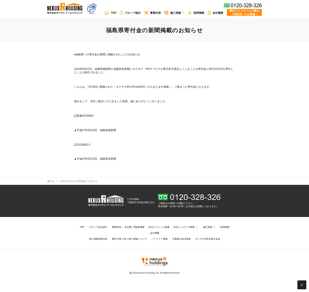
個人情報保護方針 (98, 239)
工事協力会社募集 (181, 239)
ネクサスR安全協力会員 (207, 239)
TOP (82, 227)
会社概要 (154, 233)
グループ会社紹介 (98, 227)
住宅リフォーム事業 (159, 227)
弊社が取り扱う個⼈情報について (129, 239)
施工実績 (207, 227)
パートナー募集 (159, 239)
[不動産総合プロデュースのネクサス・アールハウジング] (64, 8)
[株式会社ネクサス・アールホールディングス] (154, 266)
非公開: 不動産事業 (134, 227)
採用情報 (224, 227)
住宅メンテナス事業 (184, 227)
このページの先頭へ (301, 284)
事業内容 (116, 227)
